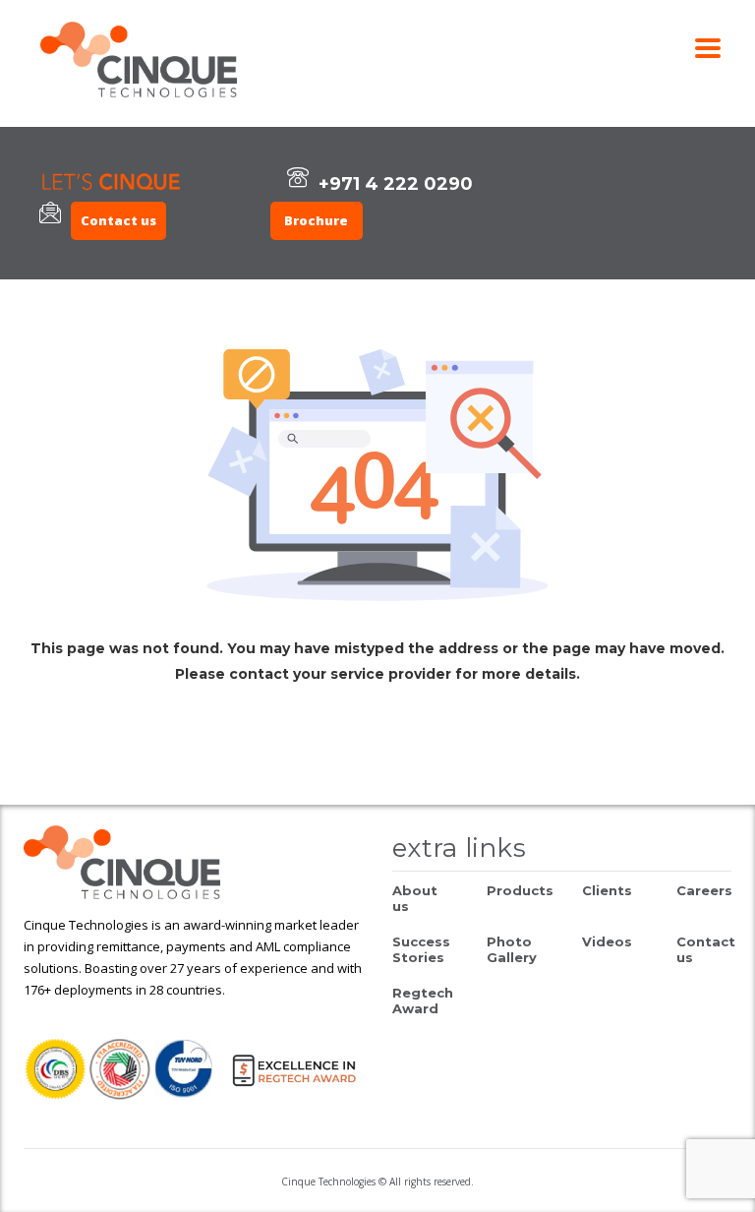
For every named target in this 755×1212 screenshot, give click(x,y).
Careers (704, 890)
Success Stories (421, 949)
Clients (607, 890)
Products (520, 890)
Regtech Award (422, 1000)
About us (414, 898)
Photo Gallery (512, 949)
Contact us (118, 220)
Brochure (316, 220)
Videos (607, 941)
